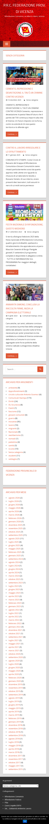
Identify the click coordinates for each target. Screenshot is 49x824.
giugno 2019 (14, 704)
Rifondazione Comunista (14, 796)
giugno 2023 (14, 589)
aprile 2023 (14, 596)
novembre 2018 (16, 728)
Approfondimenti (16, 391)
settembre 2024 (16, 559)
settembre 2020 (16, 657)
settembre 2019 (16, 694)
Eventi (11, 408)
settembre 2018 (16, 735)
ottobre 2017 (14, 762)
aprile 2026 (14, 511)
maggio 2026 (15, 508)
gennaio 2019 (15, 721)
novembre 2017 (16, 759)
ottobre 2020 (14, 654)
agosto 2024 (14, 562)
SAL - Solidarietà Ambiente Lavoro (18, 808)
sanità (11, 445)
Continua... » (12, 134)
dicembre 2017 (15, 755)
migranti (12, 428)
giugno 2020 (14, 667)
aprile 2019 (14, 711)
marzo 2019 (14, 715)
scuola (11, 448)
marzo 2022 (14, 620)
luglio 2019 (14, 701)
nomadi (12, 438)
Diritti (11, 401)
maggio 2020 (15, 670)
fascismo (13, 411)
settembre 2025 (16, 535)
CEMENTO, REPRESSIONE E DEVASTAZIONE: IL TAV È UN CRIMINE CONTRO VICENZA (24, 92)
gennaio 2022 (15, 626)
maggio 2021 (15, 643)
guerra (12, 418)
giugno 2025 (14, 545)
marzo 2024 (14, 575)
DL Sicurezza (14, 404)
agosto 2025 (14, 538)
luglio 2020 (14, 664)
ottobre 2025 (14, 531)
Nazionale (13, 432)
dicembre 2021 (15, 630)
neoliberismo (15, 435)
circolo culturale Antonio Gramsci (24, 394)
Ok (25, 821)
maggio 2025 (15, 548)
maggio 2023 (15, 592)
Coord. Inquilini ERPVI (13, 805)
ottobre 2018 (14, 732)
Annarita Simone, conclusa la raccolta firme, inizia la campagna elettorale (23, 308)
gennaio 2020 (15, 681)
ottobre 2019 (14, 691)
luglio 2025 (14, 542)
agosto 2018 (14, 738)
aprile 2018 (14, 749)
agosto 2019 (14, 698)
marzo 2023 (14, 599)
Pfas (6, 802)
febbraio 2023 (15, 603)
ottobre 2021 (14, 633)
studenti (12, 455)
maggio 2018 (15, 745)
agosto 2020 (14, 660)
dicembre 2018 (15, 725)
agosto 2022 (14, 609)
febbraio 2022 (15, 623)
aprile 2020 (14, 674)
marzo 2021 (14, 650)
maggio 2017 (15, 765)
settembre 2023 (16, 582)
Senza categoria (32, 100)
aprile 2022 (14, 616)
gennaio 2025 (15, 555)
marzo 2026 (14, 514)
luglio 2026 (14, 501)
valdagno (13, 459)
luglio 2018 (14, 742)
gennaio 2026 (15, 521)
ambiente (13, 387)
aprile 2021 (14, 647)
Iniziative (13, 421)
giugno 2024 (14, 569)
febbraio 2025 (15, 552)
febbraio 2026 (15, 518)
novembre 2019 (16, 687)
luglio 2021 (14, 640)
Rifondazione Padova (13, 799)
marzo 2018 (14, 752)
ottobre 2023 (14, 579)
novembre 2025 (16, 528)
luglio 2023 (14, 586)
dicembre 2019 (15, 684)
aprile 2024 (14, 572)
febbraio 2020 (15, 677)
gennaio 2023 (15, 606)
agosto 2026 (14, 497)
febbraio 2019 (15, 718)
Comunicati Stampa (29, 316)
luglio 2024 (14, 565)
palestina (13, 442)
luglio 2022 (14, 613)
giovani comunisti (17, 415)
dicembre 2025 (15, 525)
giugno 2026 (14, 504)
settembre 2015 (16, 769)
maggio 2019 (15, 708)
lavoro (11, 425)
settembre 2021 (16, 637)
